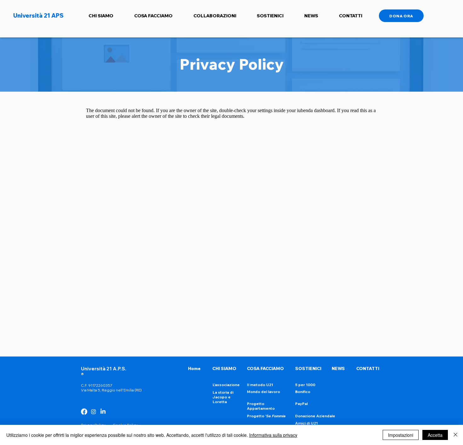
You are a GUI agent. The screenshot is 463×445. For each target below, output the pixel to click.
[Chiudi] (455, 435)
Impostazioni (400, 435)
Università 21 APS (38, 15)
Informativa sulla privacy (273, 435)
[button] (101, 16)
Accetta (435, 435)
